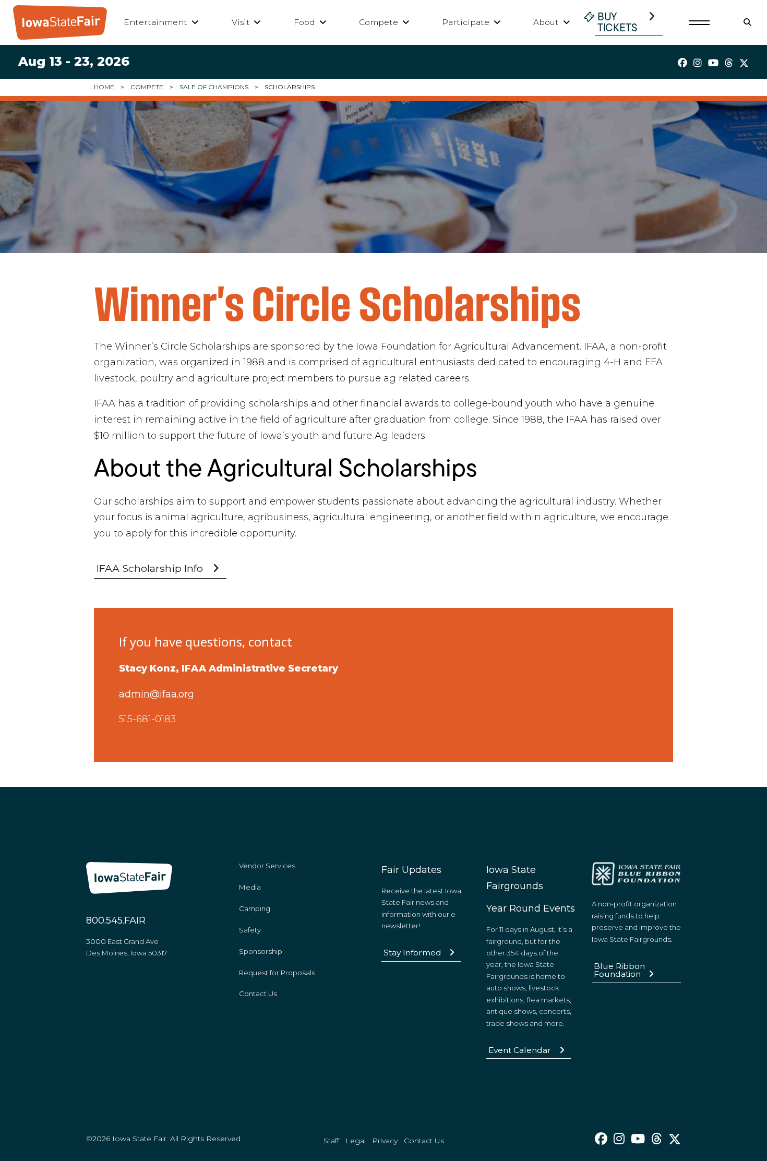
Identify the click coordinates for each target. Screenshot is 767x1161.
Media (250, 887)
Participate (465, 22)
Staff (331, 1140)
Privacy (385, 1140)
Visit (241, 22)
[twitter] (744, 63)
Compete (378, 22)
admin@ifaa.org (156, 694)
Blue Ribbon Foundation (619, 970)
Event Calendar (519, 1050)
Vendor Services (267, 865)
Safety (250, 930)
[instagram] (697, 63)
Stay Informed (412, 952)
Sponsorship (260, 951)
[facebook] (682, 63)
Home (104, 87)
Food (304, 22)
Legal (355, 1140)
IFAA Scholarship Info (150, 568)
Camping (254, 908)
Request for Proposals (277, 972)
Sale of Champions (213, 87)
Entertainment (155, 22)
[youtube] (713, 63)
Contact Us (258, 993)
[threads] (729, 63)
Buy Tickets (617, 22)
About (546, 22)
